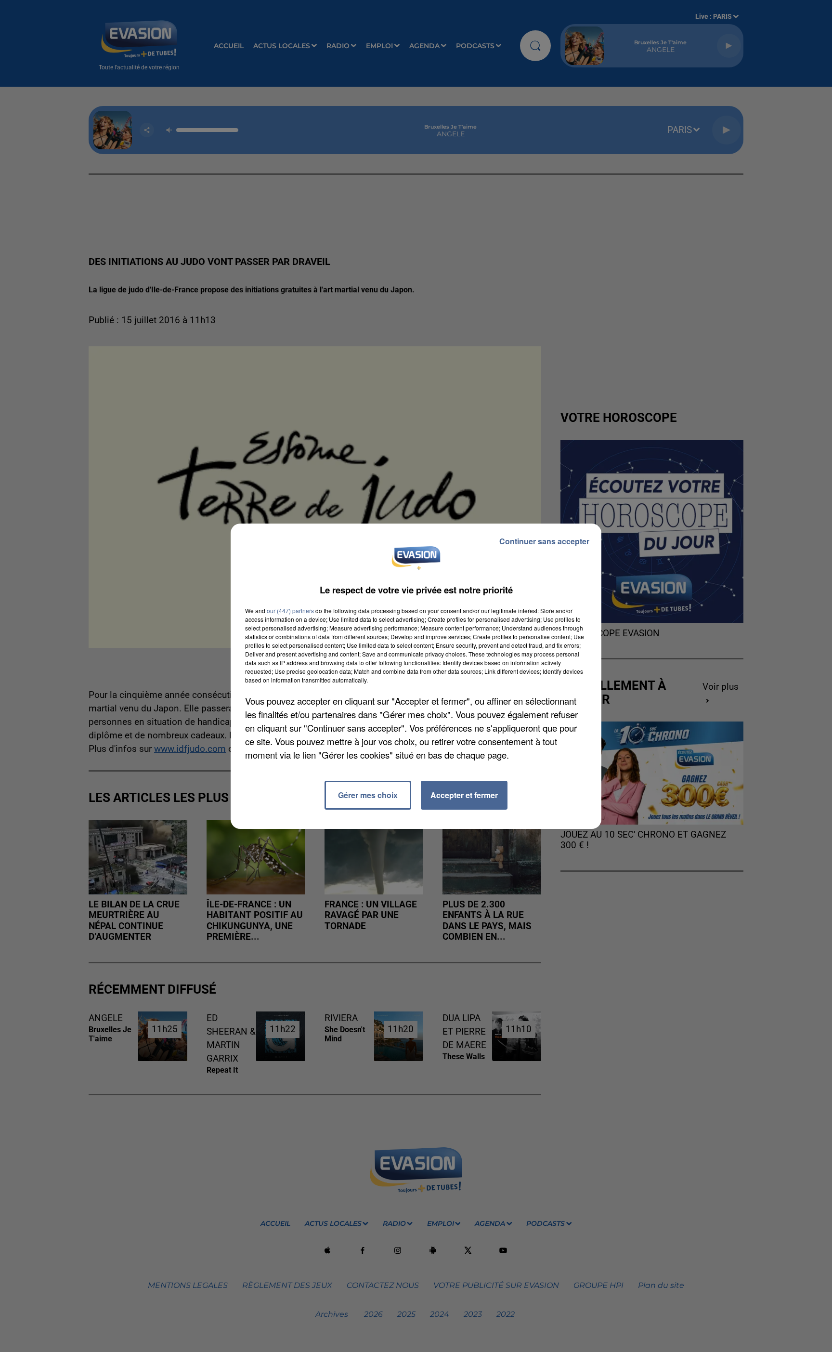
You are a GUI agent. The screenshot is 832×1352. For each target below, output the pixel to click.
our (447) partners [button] (290, 610)
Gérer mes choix (368, 795)
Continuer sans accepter (544, 541)
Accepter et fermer (464, 795)
